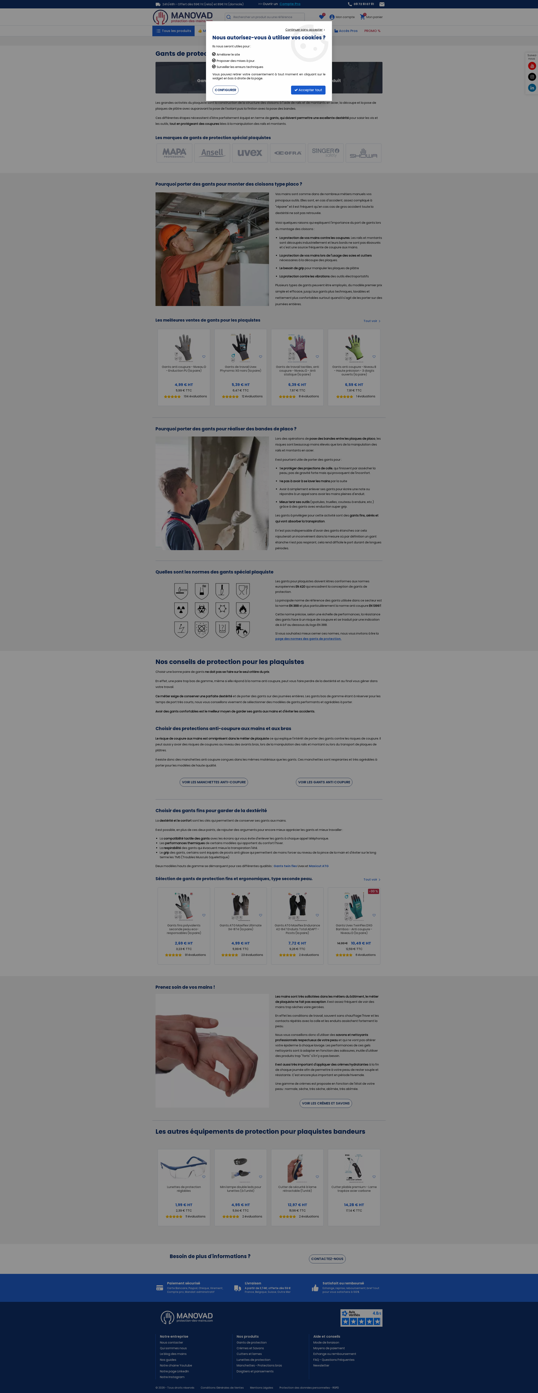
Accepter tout (310, 90)
